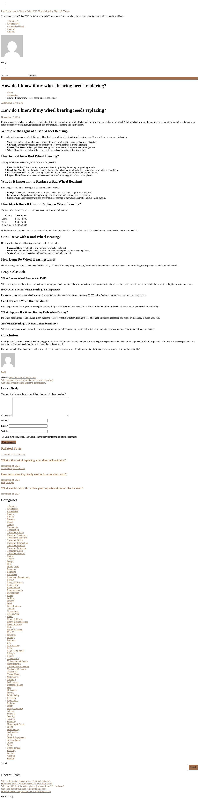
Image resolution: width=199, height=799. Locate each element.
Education (11, 572)
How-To (11, 632)
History (10, 627)
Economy (11, 569)
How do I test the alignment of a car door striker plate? (26, 791)
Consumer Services (16, 553)
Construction (13, 530)
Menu (4, 78)
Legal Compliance (15, 650)
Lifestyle (10, 482)
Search (4, 763)
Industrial (11, 635)
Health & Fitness (14, 619)
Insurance (11, 640)
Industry (11, 637)
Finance (21, 454)
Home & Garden (14, 629)
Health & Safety (14, 624)
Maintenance (13, 658)
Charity (10, 524)
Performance (13, 682)
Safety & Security (15, 708)
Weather (11, 753)
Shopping (11, 721)
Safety (20, 103)
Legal (9, 648)
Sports (10, 727)
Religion (11, 703)
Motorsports (12, 677)
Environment (13, 593)
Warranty (11, 750)
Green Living (13, 614)
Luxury (10, 656)
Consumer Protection (16, 548)
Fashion (10, 598)
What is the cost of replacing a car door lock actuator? (33, 460)
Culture (10, 556)
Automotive (15, 26)
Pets (9, 687)
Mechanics (12, 671)
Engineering (12, 585)
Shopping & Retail (15, 724)
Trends (10, 745)
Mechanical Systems (16, 669)
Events (10, 595)
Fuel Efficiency (14, 606)
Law (9, 643)
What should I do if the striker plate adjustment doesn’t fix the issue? (42, 488)
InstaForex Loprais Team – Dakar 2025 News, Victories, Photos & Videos (35, 11)
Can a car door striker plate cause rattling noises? (23, 789)
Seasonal (11, 713)
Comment (6, 415)
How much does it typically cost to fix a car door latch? (34, 474)
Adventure (12, 21)
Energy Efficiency (15, 582)
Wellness (11, 755)
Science (10, 711)
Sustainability (13, 729)
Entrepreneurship (15, 590)
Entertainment (13, 587)
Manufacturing (14, 664)
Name (4, 420)
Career (10, 522)
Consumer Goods (15, 540)
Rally (3, 372)
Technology (12, 732)
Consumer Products (16, 545)
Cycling (10, 558)
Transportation (13, 740)
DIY (15, 103)
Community (12, 527)
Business (11, 519)
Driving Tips (13, 566)
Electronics (12, 574)
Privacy (10, 692)
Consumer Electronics (17, 537)
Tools (9, 734)
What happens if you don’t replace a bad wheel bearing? (27, 380)
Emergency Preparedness (18, 577)
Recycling (11, 698)
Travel (10, 742)
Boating (11, 29)
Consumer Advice (15, 532)
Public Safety (13, 695)
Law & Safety (13, 645)
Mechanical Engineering (18, 666)
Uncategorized (13, 748)
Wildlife (10, 758)
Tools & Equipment (16, 737)
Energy (10, 579)
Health (10, 616)
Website (4, 431)
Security (11, 716)
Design (10, 561)
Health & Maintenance (17, 621)
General (10, 608)
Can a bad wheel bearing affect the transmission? (23, 383)
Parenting (11, 679)
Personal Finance (15, 685)
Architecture (13, 23)
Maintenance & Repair (17, 661)
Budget (11, 31)
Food (9, 603)
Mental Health (13, 674)
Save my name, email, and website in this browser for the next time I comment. (41, 437)
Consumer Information (17, 543)
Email (4, 426)
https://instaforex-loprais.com (22, 377)
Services (11, 719)
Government (13, 611)
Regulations (12, 700)
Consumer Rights (15, 551)
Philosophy (12, 690)
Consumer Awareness (17, 535)
